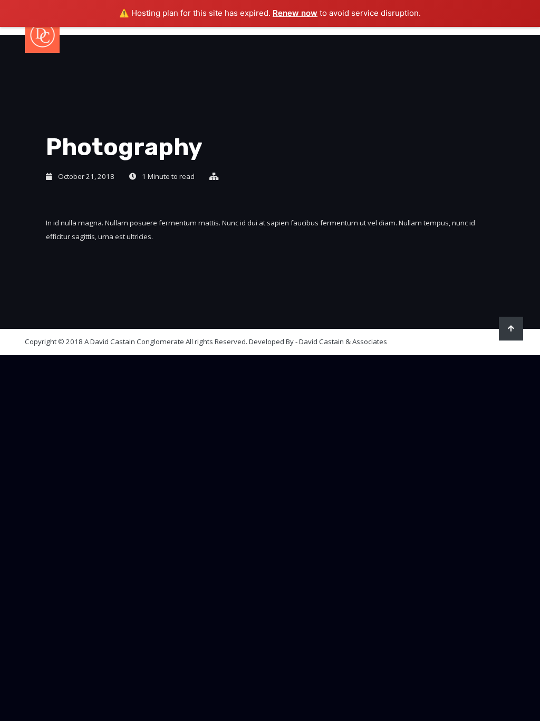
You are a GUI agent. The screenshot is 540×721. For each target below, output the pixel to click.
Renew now (295, 13)
